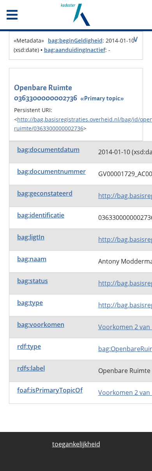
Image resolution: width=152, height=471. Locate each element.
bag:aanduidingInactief (74, 50)
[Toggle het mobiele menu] (25, 15)
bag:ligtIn (30, 237)
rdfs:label (31, 368)
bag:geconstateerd (44, 193)
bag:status (32, 281)
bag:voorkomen (40, 324)
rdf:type (29, 346)
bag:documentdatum (48, 149)
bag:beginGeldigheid (75, 40)
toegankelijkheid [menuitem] (76, 444)
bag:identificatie (40, 215)
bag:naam (31, 259)
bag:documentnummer (51, 171)
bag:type (30, 302)
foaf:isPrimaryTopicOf (50, 390)
